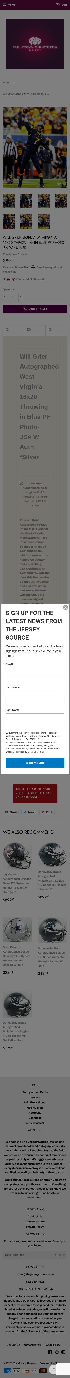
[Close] (65, 607)
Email (9, 664)
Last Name (13, 709)
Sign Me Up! (35, 762)
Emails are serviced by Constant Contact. (25, 751)
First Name (13, 687)
